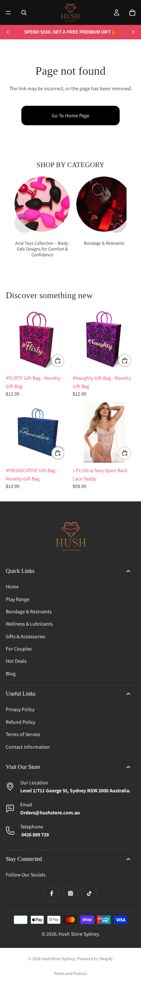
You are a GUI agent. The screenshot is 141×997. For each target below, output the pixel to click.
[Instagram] (70, 893)
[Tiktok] (89, 893)
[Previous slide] (8, 32)
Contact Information (28, 747)
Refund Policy (20, 722)
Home (12, 586)
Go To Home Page (70, 115)
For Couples (19, 648)
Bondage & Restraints (29, 611)
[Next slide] (133, 32)
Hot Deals (16, 661)
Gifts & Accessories (25, 636)
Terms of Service (23, 734)
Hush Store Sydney (79, 934)
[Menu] (8, 12)
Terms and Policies (70, 973)
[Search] (24, 13)
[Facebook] (52, 893)
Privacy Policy (20, 709)
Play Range (17, 599)
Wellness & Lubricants (29, 624)
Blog (11, 673)
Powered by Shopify (95, 958)
